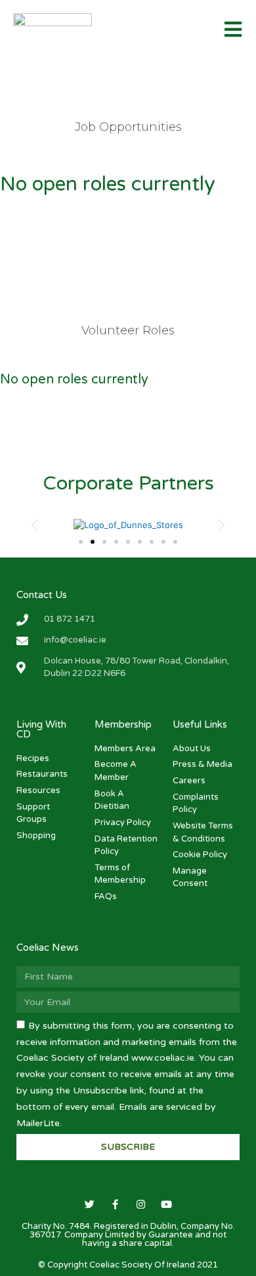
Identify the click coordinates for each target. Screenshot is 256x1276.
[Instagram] (141, 1204)
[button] (81, 542)
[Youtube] (166, 1204)
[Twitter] (90, 1204)
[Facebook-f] (115, 1204)
